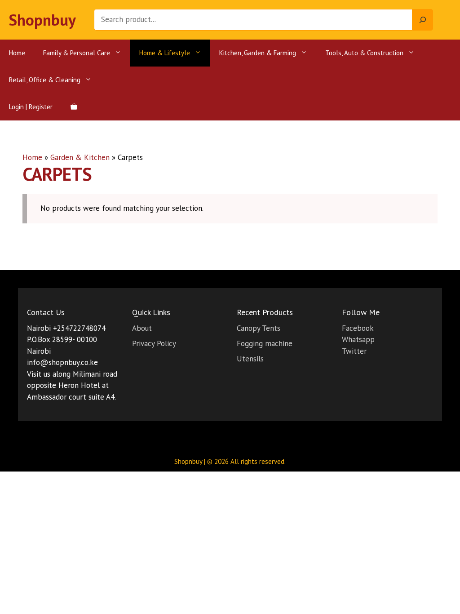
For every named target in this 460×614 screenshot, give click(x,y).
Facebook (358, 328)
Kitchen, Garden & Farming (257, 53)
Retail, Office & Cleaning (44, 80)
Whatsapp (358, 339)
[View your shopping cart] (74, 106)
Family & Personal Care (76, 53)
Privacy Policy (154, 343)
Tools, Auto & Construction (364, 53)
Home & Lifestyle (164, 53)
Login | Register (31, 106)
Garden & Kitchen (80, 157)
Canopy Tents (258, 328)
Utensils (250, 359)
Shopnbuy (42, 19)
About (142, 328)
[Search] (422, 20)
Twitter (354, 351)
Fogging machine (264, 343)
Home (17, 53)
